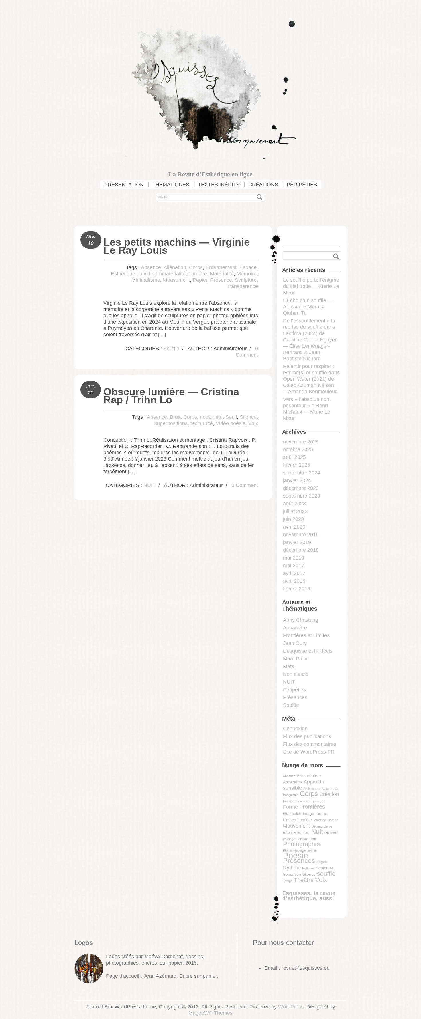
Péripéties (294, 690)
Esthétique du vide (132, 274)
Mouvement (176, 280)
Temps (287, 881)
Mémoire (247, 274)
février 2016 (296, 589)
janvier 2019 (297, 542)
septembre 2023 (301, 496)
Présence (221, 280)
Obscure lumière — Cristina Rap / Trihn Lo (171, 396)
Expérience (317, 801)
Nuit (317, 831)
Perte (313, 839)
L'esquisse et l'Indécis (308, 651)
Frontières (312, 806)
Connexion (295, 729)
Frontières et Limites (306, 635)
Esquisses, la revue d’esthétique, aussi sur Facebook (308, 898)
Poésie (295, 855)
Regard (321, 862)
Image (308, 813)
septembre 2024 (301, 473)
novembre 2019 (301, 534)
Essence (302, 801)
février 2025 (296, 465)
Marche (332, 820)
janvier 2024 (297, 480)
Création (329, 794)
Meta (288, 666)
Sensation (292, 874)
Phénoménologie (294, 850)
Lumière (197, 274)
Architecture (311, 788)
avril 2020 (294, 527)
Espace (248, 267)
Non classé (295, 674)
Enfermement (221, 267)
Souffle (171, 348)
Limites (289, 819)
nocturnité (211, 417)
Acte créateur (309, 775)
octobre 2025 (298, 449)
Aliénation (175, 267)
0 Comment (244, 485)
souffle (326, 873)
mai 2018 (293, 558)
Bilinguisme (290, 795)
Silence (248, 417)
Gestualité (292, 813)
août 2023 (294, 503)
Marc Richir (296, 659)
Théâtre (304, 880)
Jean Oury (295, 643)
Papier (200, 280)
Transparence (242, 286)
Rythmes (308, 868)
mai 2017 (293, 565)
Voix (253, 423)
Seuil (231, 417)
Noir (307, 832)
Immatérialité (171, 274)
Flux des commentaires (309, 744)
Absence (151, 267)
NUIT (149, 485)
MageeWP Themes (210, 1013)
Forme (290, 807)
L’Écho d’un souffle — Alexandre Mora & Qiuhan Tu (308, 307)
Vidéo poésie (230, 423)
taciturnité (201, 423)
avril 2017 (294, 573)
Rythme (292, 868)
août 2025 (294, 457)
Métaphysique (292, 832)
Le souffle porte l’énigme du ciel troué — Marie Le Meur (311, 286)
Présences (295, 697)
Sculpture (246, 280)
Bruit (175, 417)
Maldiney (320, 820)
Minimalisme (145, 280)
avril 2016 (294, 581)
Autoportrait (330, 788)
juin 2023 (293, 519)
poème (312, 850)
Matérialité (222, 274)
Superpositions (171, 423)
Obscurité (331, 832)
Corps (196, 267)
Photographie (301, 844)
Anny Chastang (300, 620)
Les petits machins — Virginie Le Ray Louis (176, 246)
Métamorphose (321, 826)
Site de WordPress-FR (309, 752)
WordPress (291, 1007)
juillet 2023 (295, 511)
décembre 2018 (301, 550)
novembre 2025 (301, 442)
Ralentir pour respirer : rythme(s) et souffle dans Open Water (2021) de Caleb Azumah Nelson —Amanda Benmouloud (311, 378)
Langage (322, 813)
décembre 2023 (301, 488)
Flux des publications (307, 736)
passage (289, 839)
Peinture (302, 839)
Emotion (288, 801)
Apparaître (295, 628)
